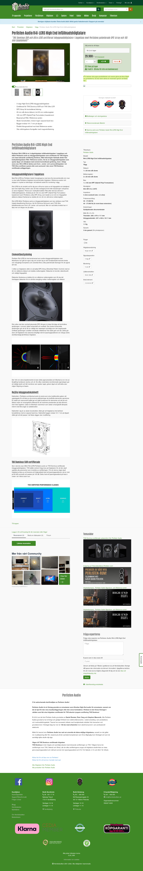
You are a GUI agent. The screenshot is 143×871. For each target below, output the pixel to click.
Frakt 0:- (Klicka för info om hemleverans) (102, 69)
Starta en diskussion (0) (35, 535)
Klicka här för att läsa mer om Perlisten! (45, 757)
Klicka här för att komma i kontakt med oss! (46, 760)
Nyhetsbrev (15, 810)
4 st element (88, 283)
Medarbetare (16, 817)
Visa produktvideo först (22, 86)
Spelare (63, 16)
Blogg (14, 804)
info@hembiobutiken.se (113, 797)
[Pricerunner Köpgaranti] (117, 828)
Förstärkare (39, 16)
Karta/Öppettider (17, 794)
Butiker (81, 3)
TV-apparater (16, 16)
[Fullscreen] (58, 79)
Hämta (116, 61)
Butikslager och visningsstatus (97, 116)
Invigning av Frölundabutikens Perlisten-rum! (98, 566)
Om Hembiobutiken (18, 815)
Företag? (119, 3)
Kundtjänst (89, 3)
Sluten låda (88, 275)
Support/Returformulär (19, 797)
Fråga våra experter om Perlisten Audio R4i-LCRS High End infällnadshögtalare (104, 639)
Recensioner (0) (19, 535)
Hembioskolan (101, 3)
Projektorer (28, 16)
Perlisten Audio (88, 152)
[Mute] (54, 79)
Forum (49, 535)
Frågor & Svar (16, 799)
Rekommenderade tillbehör (96, 123)
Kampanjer (103, 16)
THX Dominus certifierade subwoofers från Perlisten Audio (102, 538)
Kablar (79, 16)
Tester (111, 3)
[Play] (16, 79)
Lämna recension (24, 543)
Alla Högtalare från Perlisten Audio (43, 765)
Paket (71, 16)
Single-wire (88, 251)
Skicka (87, 677)
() (100, 57)
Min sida (128, 3)
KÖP (102, 61)
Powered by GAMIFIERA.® (19, 586)
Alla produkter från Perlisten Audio (43, 767)
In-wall (87, 267)
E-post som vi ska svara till (93, 658)
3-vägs (87, 259)
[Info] (65, 79)
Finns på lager (92, 67)
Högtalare (49, 16)
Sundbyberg (48, 809)
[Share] (62, 79)
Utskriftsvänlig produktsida (94, 684)
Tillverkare (113, 16)
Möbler (86, 16)
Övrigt (94, 16)
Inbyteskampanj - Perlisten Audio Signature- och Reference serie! (105, 588)
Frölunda (78, 809)
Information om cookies (71, 859)
